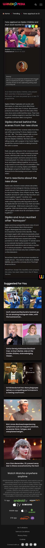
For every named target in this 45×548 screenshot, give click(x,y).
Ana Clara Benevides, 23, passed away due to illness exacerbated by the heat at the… (22, 465)
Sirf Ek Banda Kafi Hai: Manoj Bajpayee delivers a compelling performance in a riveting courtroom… (22, 390)
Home (7, 13)
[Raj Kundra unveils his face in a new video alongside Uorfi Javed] (22, 297)
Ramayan (14, 229)
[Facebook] (26, 26)
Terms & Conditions (22, 532)
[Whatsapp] (33, 26)
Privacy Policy (22, 535)
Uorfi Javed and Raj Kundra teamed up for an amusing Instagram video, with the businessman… (22, 314)
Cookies (22, 539)
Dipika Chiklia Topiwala (13, 104)
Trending (16, 13)
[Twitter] (29, 26)
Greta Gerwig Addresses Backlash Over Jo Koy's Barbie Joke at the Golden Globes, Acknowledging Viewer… (20, 352)
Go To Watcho (22, 528)
